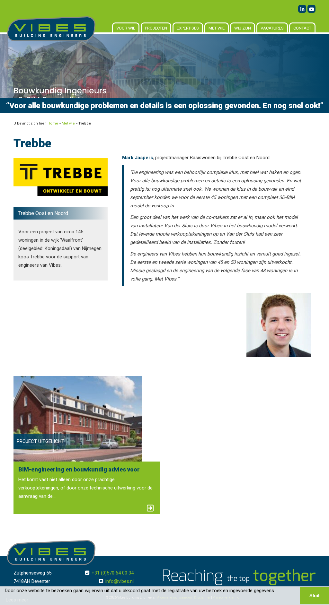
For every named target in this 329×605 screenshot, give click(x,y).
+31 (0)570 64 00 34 (113, 573)
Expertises (188, 28)
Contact (302, 28)
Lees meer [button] (17, 600)
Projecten (156, 28)
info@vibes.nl (119, 581)
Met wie (217, 28)
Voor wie (125, 28)
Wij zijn (242, 28)
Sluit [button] (314, 596)
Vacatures (272, 28)
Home (53, 123)
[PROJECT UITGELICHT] (77, 418)
